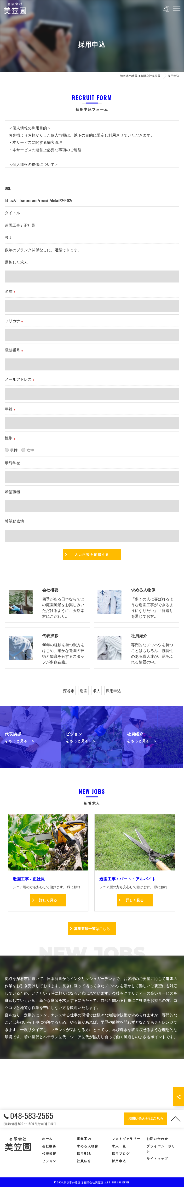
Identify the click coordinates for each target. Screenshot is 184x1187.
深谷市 (69, 690)
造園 (83, 690)
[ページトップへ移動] (175, 1119)
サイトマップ (157, 1158)
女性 (30, 450)
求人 (96, 690)
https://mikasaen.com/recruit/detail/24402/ (38, 200)
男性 (14, 450)
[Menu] (176, 8)
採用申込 (113, 690)
